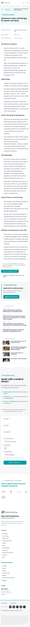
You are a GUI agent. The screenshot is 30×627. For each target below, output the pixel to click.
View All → (5, 580)
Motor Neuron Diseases (8, 577)
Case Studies (5, 536)
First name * (6, 418)
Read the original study (10, 271)
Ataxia (4, 568)
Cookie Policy (13, 603)
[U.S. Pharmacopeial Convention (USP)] (3, 491)
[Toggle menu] (27, 2)
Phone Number (7, 445)
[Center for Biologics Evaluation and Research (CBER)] (26, 491)
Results (4, 543)
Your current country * (9, 438)
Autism (4, 570)
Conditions (5, 533)
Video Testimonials (7, 540)
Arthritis (4, 566)
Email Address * (7, 432)
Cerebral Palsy (5, 573)
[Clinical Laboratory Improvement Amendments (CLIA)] (11, 491)
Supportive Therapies (7, 552)
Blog (3, 545)
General (4, 575)
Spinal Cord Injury (18, 38)
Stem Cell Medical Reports (8, 9)
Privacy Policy (4, 603)
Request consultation (11, 297)
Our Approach (5, 548)
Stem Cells (5, 550)
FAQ (3, 557)
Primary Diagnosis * (8, 451)
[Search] (23, 2)
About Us (4, 555)
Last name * (6, 425)
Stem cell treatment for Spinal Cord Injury (13, 276)
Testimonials (5, 538)
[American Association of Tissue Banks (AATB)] (3, 497)
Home (2, 9)
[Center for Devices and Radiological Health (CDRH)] (18, 491)
